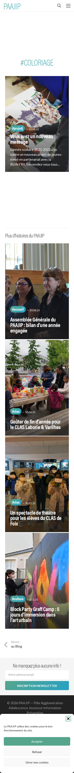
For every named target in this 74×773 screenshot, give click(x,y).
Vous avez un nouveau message (31, 138)
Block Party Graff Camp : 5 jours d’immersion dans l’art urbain (34, 614)
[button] (68, 719)
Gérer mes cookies (37, 762)
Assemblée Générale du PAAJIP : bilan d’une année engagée (35, 324)
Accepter (37, 741)
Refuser (37, 752)
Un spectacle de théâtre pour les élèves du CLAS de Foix (35, 518)
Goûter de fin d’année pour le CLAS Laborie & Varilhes (35, 424)
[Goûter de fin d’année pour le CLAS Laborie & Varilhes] (37, 388)
